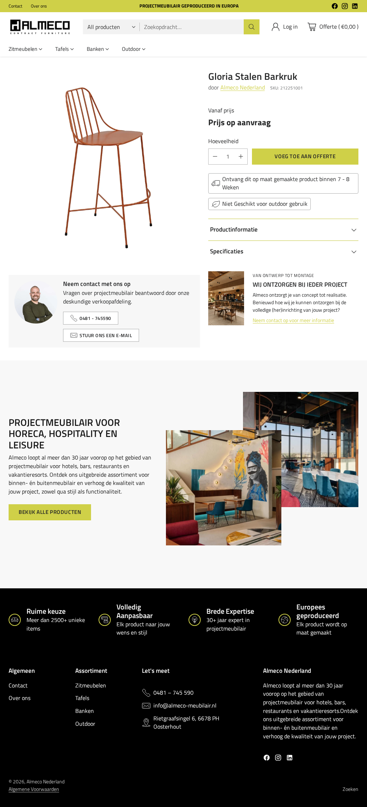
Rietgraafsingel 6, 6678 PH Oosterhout (186, 722)
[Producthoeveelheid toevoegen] (240, 156)
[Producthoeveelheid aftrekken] (215, 156)
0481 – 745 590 (173, 693)
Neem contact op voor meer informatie (293, 320)
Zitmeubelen (90, 685)
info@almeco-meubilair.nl (184, 705)
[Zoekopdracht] (251, 26)
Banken (84, 710)
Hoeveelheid (223, 141)
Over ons (19, 698)
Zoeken (350, 789)
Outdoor (85, 723)
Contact (18, 685)
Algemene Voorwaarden (34, 789)
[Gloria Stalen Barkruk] (104, 166)
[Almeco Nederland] (40, 27)
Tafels (82, 698)
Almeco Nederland (242, 87)
